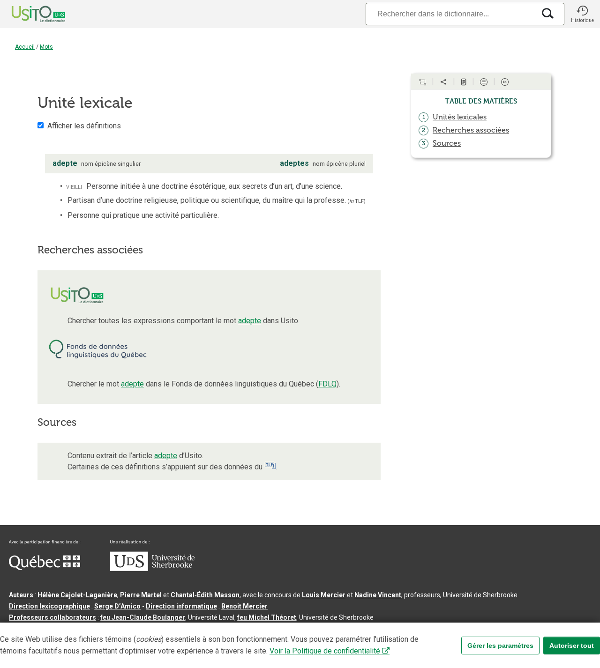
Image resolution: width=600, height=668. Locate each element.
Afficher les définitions (84, 125)
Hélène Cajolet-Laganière (77, 595)
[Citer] (422, 82)
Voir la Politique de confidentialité (325, 650)
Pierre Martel (141, 595)
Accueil (25, 47)
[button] (582, 14)
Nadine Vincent (377, 595)
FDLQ (327, 383)
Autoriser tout (571, 645)
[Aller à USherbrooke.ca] (152, 568)
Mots (46, 47)
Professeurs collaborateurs (52, 617)
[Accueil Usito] (28, 14)
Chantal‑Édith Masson (205, 595)
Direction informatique (181, 606)
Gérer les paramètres (500, 645)
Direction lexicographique (49, 606)
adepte (249, 320)
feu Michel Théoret (266, 617)
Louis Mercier (323, 595)
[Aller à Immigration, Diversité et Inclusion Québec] (44, 568)
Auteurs (21, 595)
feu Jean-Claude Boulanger (142, 617)
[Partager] (443, 82)
